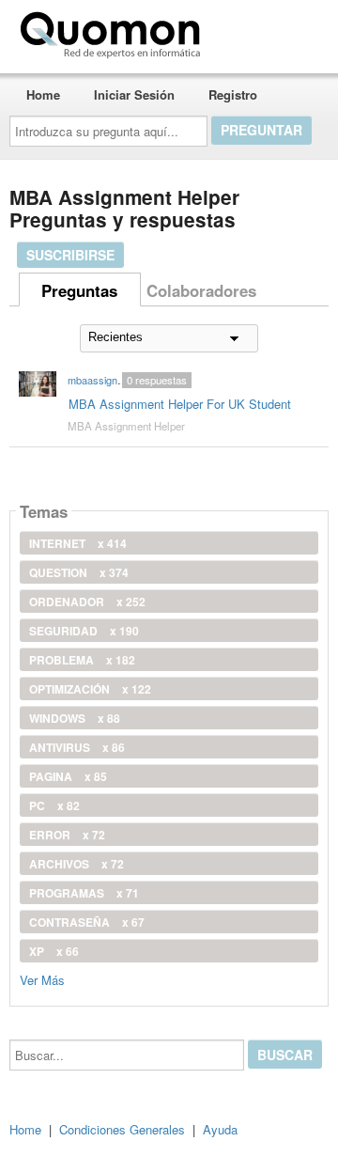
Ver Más (42, 979)
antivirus (77, 747)
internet (78, 543)
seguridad (84, 630)
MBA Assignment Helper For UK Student (180, 404)
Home (43, 94)
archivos (76, 863)
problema (82, 659)
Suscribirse (70, 254)
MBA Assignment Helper (126, 425)
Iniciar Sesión (134, 94)
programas (84, 892)
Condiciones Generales (122, 1129)
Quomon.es (267, 31)
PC (54, 805)
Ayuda (220, 1129)
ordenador (87, 601)
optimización (90, 688)
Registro (232, 94)
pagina (68, 776)
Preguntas (79, 290)
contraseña (87, 922)
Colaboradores (201, 290)
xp (54, 951)
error (67, 834)
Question (79, 572)
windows (74, 718)
